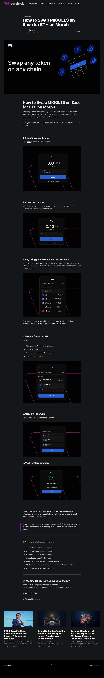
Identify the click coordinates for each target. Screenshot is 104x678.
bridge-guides (27, 16)
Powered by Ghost (95, 665)
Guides (42, 3)
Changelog (61, 3)
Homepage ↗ (33, 3)
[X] (51, 664)
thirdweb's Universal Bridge (57, 511)
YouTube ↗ (77, 3)
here (29, 142)
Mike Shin (31, 30)
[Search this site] (99, 3)
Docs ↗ (69, 3)
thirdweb (6, 665)
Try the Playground (32, 599)
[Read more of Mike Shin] (25, 31)
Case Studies (51, 3)
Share (78, 31)
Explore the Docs (31, 593)
